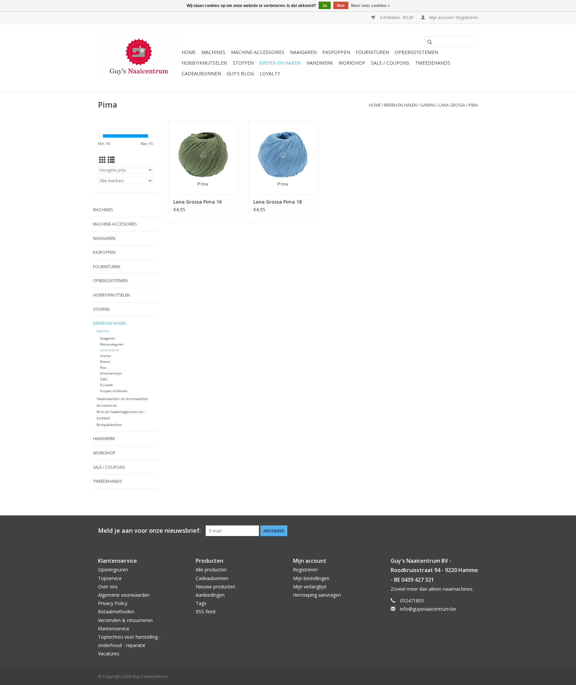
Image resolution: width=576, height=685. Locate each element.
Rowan (105, 361)
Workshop (352, 63)
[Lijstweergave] (111, 160)
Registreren (305, 569)
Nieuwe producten (215, 586)
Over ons (108, 586)
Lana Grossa (452, 105)
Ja (324, 5)
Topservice (110, 578)
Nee (341, 5)
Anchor (105, 356)
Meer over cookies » (370, 5)
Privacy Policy (112, 603)
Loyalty (270, 73)
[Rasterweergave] (102, 160)
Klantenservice (113, 628)
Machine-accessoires (257, 52)
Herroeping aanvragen (317, 595)
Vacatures (108, 653)
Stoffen (243, 63)
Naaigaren (303, 52)
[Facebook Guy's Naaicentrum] (448, 530)
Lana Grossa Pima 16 (197, 202)
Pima (473, 105)
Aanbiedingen (210, 595)
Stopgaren (107, 338)
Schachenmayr (111, 373)
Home (189, 52)
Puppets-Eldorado (113, 391)
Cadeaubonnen (201, 73)
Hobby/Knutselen (204, 63)
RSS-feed (205, 611)
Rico (103, 367)
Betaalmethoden (116, 611)
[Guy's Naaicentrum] (139, 57)
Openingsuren (113, 569)
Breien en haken (280, 63)
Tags (201, 603)
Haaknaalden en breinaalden (122, 398)
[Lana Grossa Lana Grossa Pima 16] (203, 158)
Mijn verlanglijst (310, 586)
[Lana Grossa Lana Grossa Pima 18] (283, 158)
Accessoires (107, 405)
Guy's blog (240, 73)
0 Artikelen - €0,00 (396, 17)
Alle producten (211, 569)
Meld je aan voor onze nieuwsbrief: (149, 530)
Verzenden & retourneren (125, 620)
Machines (213, 52)
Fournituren (372, 52)
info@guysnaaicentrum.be (428, 609)
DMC (104, 379)
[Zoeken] (430, 42)
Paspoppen (336, 52)
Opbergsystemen (416, 52)
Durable (106, 385)
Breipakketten (109, 424)
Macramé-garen (112, 344)
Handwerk (319, 63)
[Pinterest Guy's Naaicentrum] (460, 530)
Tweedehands (432, 63)
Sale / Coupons (390, 63)
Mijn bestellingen (311, 578)
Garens (427, 105)
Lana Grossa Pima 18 (277, 202)
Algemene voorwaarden (124, 595)
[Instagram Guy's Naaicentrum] (472, 530)
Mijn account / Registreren (453, 17)
